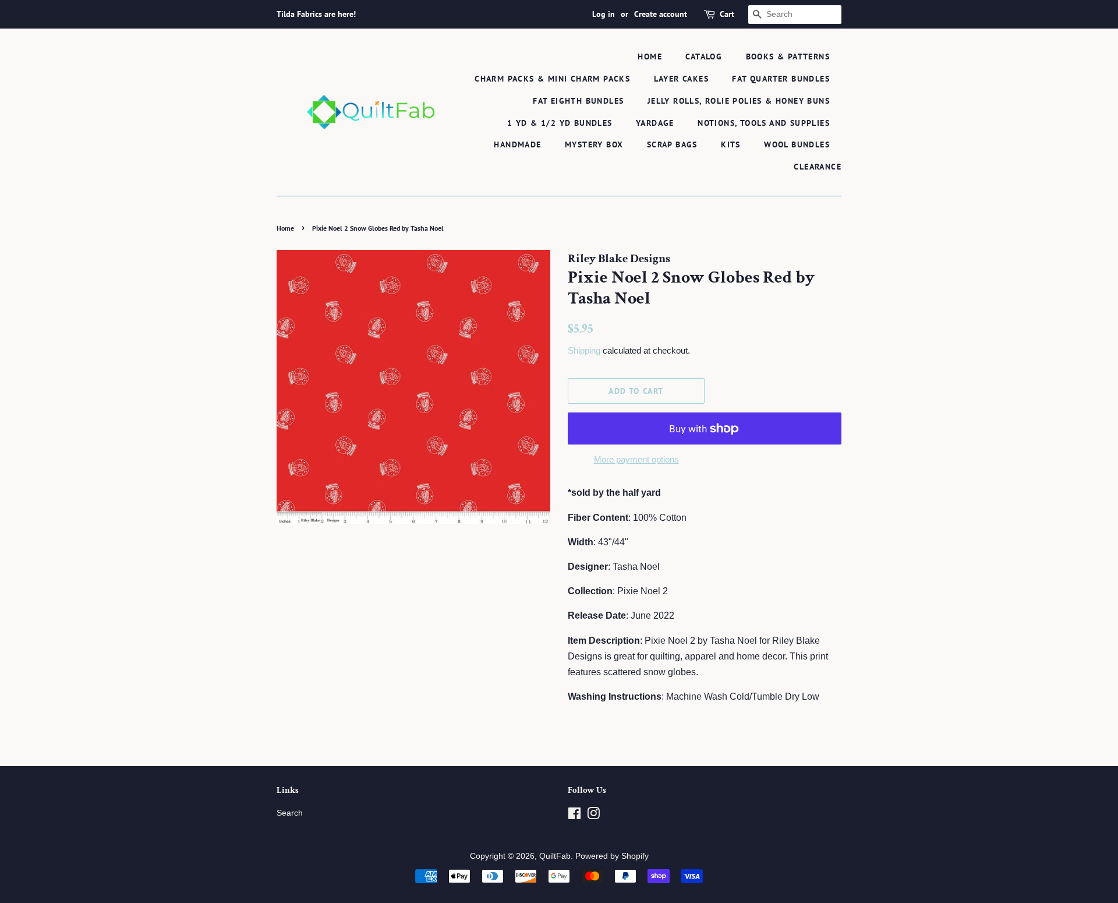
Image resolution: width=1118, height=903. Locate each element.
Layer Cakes (681, 78)
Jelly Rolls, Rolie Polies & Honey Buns (739, 101)
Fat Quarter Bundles (781, 78)
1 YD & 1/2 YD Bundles (559, 123)
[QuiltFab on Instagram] (593, 816)
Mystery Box (594, 144)
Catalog (703, 56)
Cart (727, 14)
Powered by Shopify (612, 856)
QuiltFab (555, 856)
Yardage (655, 123)
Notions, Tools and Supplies (764, 123)
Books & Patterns (788, 56)
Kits (731, 144)
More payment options (636, 459)
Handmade (517, 144)
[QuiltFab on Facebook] (574, 816)
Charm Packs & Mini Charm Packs (552, 78)
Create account (660, 14)
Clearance (817, 166)
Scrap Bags (672, 144)
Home (650, 56)
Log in (603, 14)
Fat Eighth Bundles (578, 101)
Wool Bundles (797, 144)
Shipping (584, 350)
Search (290, 813)
